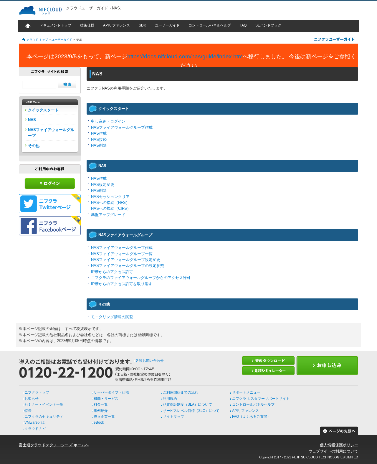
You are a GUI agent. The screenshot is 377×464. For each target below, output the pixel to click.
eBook (99, 422)
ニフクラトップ (36, 392)
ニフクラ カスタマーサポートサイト (261, 398)
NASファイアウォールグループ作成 (122, 127)
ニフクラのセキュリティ (43, 416)
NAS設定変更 (102, 184)
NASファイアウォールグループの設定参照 (127, 265)
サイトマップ (173, 416)
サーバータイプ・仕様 (111, 392)
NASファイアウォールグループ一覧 (122, 254)
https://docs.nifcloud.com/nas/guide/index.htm (185, 56)
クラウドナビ (35, 428)
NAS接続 (99, 139)
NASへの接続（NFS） (110, 202)
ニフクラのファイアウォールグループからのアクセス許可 (141, 277)
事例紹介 (101, 410)
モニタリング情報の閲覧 (112, 317)
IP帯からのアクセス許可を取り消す (121, 284)
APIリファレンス (116, 25)
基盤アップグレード (108, 214)
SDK (142, 25)
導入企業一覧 (104, 416)
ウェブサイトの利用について (333, 451)
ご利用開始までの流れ (180, 392)
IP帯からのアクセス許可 (112, 272)
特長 (28, 410)
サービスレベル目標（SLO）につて (191, 410)
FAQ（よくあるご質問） (251, 416)
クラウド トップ (37, 39)
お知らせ (31, 398)
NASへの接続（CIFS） (111, 208)
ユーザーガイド (167, 25)
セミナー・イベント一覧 (43, 404)
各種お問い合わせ (149, 360)
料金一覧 (101, 404)
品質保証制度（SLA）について (187, 404)
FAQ (243, 25)
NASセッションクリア (110, 196)
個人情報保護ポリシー (339, 445)
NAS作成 (99, 133)
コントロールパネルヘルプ (209, 25)
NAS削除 (99, 145)
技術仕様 (87, 25)
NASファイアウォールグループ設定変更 (125, 259)
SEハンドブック (268, 25)
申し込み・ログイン (108, 121)
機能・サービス (106, 398)
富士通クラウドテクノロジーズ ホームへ (54, 445)
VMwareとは (34, 422)
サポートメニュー (246, 392)
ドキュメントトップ (55, 25)
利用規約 (170, 398)
